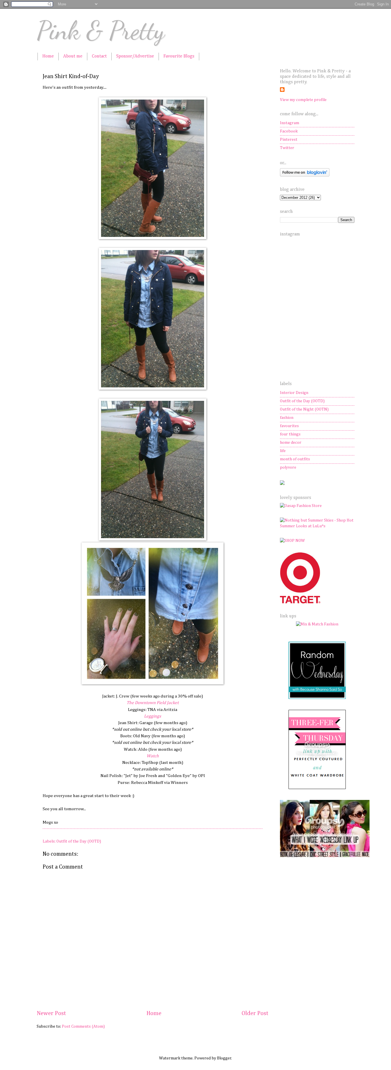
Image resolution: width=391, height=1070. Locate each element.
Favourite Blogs (178, 56)
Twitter (287, 148)
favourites (289, 426)
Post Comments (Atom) (83, 1027)
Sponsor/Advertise (135, 56)
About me (72, 56)
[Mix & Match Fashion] (317, 624)
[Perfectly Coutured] (317, 788)
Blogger (224, 1058)
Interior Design (294, 393)
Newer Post (51, 1013)
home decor (290, 443)
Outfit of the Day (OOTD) (78, 841)
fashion (286, 418)
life (283, 451)
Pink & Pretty (101, 30)
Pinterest (288, 140)
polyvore (288, 467)
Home (48, 56)
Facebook (289, 131)
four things (290, 434)
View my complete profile (303, 100)
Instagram (289, 123)
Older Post (255, 1013)
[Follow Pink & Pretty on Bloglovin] (304, 175)
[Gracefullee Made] (325, 856)
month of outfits (295, 459)
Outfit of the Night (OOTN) (304, 409)
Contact (99, 56)
